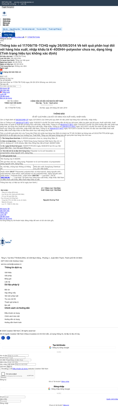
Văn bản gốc (4, 90)
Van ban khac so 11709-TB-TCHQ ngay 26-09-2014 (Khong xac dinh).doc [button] (28, 82)
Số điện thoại (5, 360)
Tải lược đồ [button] (4, 84)
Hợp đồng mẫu (15, 29)
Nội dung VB (4, 88)
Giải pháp (8, 276)
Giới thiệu (8, 272)
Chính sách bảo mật (12, 316)
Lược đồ (3, 94)
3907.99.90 (5, 177)
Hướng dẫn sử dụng (9, 4)
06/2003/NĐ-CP (22, 120)
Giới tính (3, 366)
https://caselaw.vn (32, 334)
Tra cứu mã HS (42, 29)
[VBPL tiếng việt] (1, 70)
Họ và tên (3, 355)
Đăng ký (66, 405)
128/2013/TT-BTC (22, 122)
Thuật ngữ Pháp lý (55, 29)
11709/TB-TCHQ (33, 37)
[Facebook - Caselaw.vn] (3, 338)
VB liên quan (4, 96)
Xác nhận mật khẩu (7, 364)
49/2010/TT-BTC (66, 124)
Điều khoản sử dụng (12, 313)
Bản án (5, 29)
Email (2, 358)
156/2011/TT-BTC (69, 126)
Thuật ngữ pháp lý (12, 302)
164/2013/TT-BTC (56, 128)
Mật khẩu (3, 362)
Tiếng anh (6, 92)
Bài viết (6, 25)
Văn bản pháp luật (28, 29)
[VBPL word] (1, 74)
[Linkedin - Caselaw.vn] (8, 338)
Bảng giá (8, 279)
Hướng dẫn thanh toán (13, 322)
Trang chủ (4, 37)
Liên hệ (23, 4)
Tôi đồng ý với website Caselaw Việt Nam (24, 369)
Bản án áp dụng (6, 98)
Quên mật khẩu (112, 399)
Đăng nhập (65, 381)
